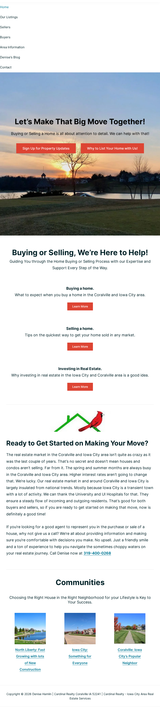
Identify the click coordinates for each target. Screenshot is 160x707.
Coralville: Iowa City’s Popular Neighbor (130, 656)
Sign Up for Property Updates (46, 148)
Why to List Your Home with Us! (112, 148)
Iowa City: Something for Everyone (80, 656)
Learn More (80, 306)
